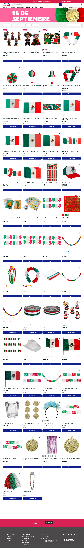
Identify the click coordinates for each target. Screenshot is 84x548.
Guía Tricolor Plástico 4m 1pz (9, 458)
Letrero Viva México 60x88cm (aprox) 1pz (51, 52)
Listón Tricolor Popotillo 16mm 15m (50, 324)
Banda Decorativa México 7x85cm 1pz (70, 52)
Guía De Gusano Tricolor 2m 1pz (49, 388)
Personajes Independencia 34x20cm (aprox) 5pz (11, 53)
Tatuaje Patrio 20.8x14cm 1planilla (50, 182)
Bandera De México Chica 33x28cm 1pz (11, 388)
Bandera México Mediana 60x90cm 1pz (11, 151)
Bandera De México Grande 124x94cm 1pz (51, 357)
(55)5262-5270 (69, 5)
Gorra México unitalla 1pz (67, 182)
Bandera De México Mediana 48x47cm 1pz (71, 357)
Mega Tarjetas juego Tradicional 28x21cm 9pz (12, 218)
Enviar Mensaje (46, 534)
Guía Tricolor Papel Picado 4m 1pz (69, 423)
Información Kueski (25, 542)
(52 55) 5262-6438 (46, 536)
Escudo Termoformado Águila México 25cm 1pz (31, 459)
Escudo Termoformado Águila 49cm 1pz (71, 458)
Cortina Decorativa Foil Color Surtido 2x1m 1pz (51, 459)
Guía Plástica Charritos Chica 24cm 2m (11, 254)
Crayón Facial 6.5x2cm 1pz (48, 289)
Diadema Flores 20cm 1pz (48, 423)
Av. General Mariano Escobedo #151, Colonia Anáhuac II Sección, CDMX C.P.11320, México (50, 542)
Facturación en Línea (25, 538)
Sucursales (65, 7)
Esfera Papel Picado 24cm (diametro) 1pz (32, 85)
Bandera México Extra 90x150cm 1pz (31, 118)
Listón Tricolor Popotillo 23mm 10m (30, 324)
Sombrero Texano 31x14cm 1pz (30, 357)
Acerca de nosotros (10, 534)
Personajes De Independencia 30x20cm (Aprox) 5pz (70, 324)
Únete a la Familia (25, 540)
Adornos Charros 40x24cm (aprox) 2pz (31, 52)
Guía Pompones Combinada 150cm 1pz (11, 324)
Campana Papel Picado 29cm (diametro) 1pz (51, 86)
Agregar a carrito (12, 60)
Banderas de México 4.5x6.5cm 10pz (11, 182)
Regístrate (9, 538)
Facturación (71, 7)
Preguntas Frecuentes (26, 534)
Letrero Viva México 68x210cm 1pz (50, 118)
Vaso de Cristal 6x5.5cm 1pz (9, 423)
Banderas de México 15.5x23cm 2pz (50, 151)
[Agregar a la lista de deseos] (20, 31)
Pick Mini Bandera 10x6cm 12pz (10, 357)
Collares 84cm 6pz (27, 491)
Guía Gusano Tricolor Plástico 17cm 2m (71, 289)
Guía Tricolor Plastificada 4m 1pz (69, 388)
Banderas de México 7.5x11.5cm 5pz (70, 151)
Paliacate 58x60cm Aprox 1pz (68, 217)
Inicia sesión (9, 540)
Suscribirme (49, 522)
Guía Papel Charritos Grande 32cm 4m (31, 254)
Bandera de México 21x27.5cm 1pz (30, 151)
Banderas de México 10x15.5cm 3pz (30, 182)
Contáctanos (45, 538)
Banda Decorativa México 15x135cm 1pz (71, 85)
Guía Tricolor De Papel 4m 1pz (29, 388)
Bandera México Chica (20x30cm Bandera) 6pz (12, 119)
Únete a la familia (78, 7)
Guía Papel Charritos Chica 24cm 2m (50, 254)
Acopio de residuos (25, 544)
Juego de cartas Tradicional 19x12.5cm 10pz (31, 218)
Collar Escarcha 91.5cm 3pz (9, 289)
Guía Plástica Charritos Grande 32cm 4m (51, 217)
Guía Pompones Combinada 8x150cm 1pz (71, 254)
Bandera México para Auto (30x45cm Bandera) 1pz (70, 119)
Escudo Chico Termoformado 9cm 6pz (31, 423)
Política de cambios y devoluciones (28, 536)
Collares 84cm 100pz (7, 491)
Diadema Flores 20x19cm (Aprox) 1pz (31, 289)
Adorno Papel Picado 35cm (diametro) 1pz (12, 85)
